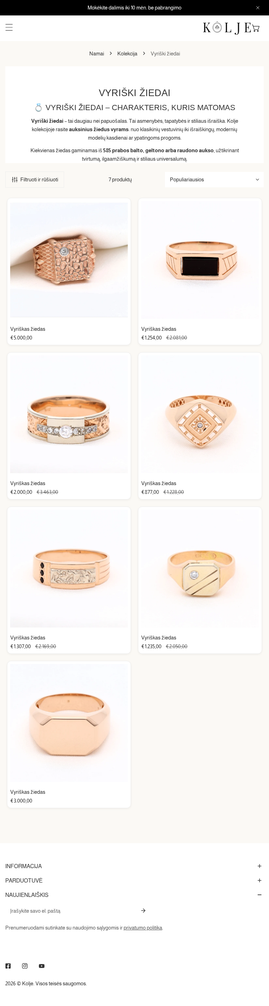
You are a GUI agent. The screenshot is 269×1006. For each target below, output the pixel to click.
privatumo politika (143, 928)
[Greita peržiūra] (114, 311)
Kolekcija (127, 53)
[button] (256, 28)
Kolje (27, 983)
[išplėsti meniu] (9, 27)
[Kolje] (227, 28)
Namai (96, 53)
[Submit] (143, 911)
